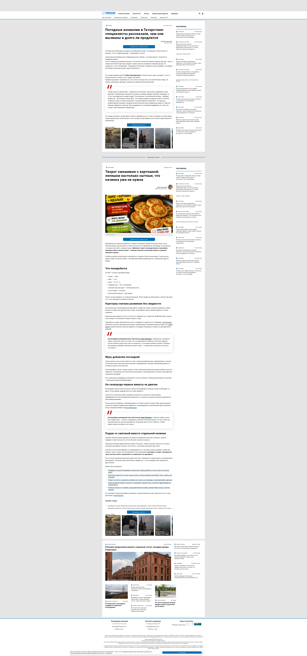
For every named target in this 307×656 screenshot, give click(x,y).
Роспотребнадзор (130, 407)
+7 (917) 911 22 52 (119, 624)
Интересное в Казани (183, 41)
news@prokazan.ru (152, 626)
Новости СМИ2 (110, 127)
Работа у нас (152, 629)
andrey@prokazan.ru (119, 626)
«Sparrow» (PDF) (155, 648)
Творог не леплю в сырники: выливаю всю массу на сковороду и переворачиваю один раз (140, 480)
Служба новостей (166, 41)
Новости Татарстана (112, 601)
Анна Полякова (162, 187)
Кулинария (181, 31)
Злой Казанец (118, 495)
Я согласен (182, 652)
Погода (110, 25)
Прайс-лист (119, 629)
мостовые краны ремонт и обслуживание (187, 79)
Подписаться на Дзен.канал (139, 46)
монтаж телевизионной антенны (184, 221)
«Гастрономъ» (167, 322)
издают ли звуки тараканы (183, 195)
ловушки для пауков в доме (183, 54)
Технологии (181, 96)
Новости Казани (111, 544)
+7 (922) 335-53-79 (153, 624)
